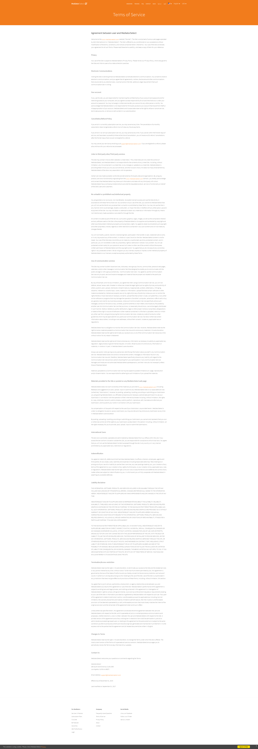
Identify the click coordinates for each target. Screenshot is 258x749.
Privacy (43, 747)
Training (136, 4)
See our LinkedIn (125, 719)
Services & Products (77, 713)
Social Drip (75, 726)
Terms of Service (100, 716)
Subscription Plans (77, 716)
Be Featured (75, 723)
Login (164, 4)
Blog (154, 4)
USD (183, 4)
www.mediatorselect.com (110, 39)
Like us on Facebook (126, 713)
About (97, 723)
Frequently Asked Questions (104, 713)
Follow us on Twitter (126, 716)
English (176, 4)
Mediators (129, 4)
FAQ (142, 4)
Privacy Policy (100, 719)
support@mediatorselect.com (131, 144)
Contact (148, 4)
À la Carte (74, 719)
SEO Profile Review (77, 729)
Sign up (159, 4)
